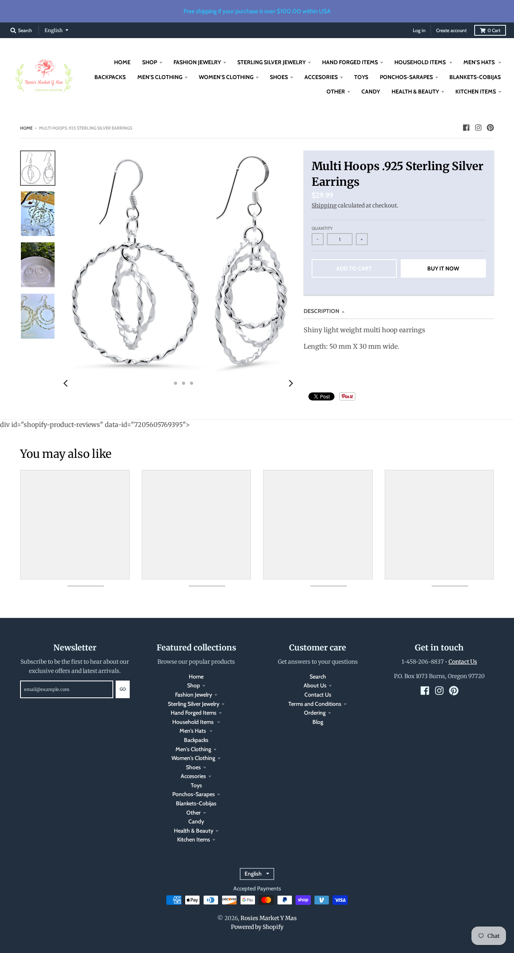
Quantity (322, 228)
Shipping (324, 205)
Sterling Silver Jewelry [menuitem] (271, 62)
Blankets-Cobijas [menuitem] (475, 77)
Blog (317, 721)
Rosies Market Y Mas (269, 918)
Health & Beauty (193, 830)
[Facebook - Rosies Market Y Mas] (466, 127)
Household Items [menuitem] (420, 62)
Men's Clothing (193, 749)
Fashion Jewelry (193, 694)
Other (193, 812)
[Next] (291, 383)
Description (321, 311)
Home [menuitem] (122, 62)
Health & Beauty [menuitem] (415, 91)
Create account (451, 30)
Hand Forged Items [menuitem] (350, 62)
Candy (196, 821)
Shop (193, 685)
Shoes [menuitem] (279, 77)
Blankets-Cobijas (196, 803)
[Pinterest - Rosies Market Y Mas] (490, 127)
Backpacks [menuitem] (110, 77)
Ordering (315, 712)
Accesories (193, 776)
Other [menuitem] (335, 91)
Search (318, 676)
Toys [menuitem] (361, 77)
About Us (315, 685)
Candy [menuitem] (370, 91)
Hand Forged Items (193, 712)
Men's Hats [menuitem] (479, 62)
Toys (196, 785)
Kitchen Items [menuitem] (475, 91)
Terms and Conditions (314, 703)
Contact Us (317, 694)
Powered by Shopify (257, 927)
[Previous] (66, 383)
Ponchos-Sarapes (193, 794)
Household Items (193, 721)
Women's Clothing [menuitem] (226, 77)
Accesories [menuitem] (321, 77)
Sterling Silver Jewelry (193, 703)
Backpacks (196, 740)
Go (123, 689)
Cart (493, 30)
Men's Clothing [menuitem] (159, 77)
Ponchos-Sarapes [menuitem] (406, 77)
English (54, 30)
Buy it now (443, 268)
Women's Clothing (193, 758)
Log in (419, 30)
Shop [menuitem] (149, 62)
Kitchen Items (193, 839)
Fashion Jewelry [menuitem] (197, 62)
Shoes (193, 767)
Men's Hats (193, 730)
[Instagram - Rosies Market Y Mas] (478, 127)
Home (26, 128)
